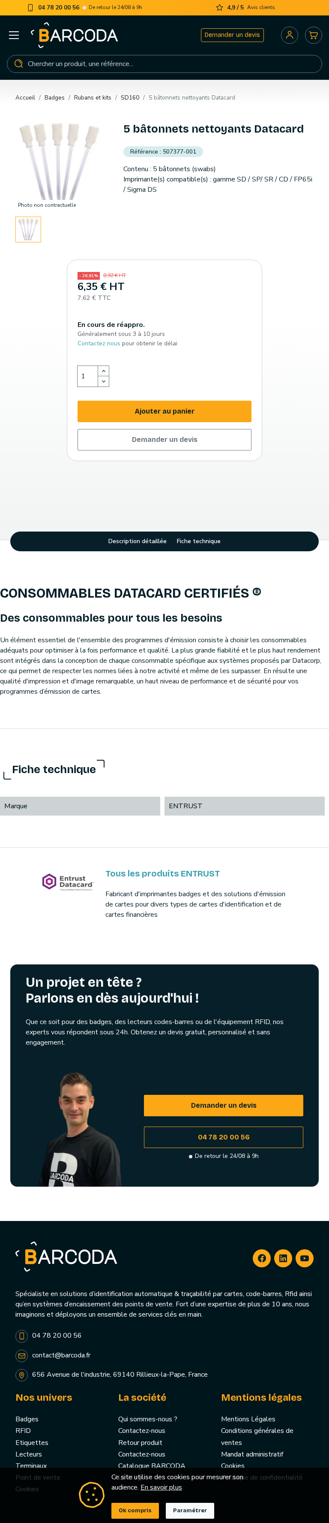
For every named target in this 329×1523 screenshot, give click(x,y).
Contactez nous (99, 343)
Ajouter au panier (164, 411)
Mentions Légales (248, 1419)
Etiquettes (31, 1442)
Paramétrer (190, 1510)
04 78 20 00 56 (224, 1137)
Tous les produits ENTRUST (162, 873)
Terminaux (31, 1466)
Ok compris (135, 1510)
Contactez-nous (141, 1430)
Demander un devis (232, 35)
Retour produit (140, 1442)
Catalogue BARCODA (151, 1466)
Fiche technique (199, 541)
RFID (23, 1430)
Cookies (233, 1466)
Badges (27, 1419)
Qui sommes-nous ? (147, 1419)
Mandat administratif (252, 1454)
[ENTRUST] (68, 883)
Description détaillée (137, 541)
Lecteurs (28, 1454)
